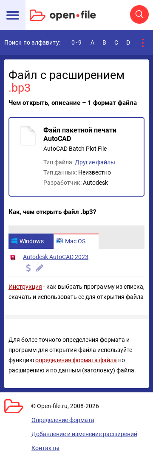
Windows (32, 241)
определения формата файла (76, 360)
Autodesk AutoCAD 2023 (55, 257)
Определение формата (62, 420)
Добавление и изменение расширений (84, 434)
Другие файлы (95, 162)
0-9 (76, 42)
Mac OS (75, 241)
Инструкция (25, 286)
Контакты (45, 448)
